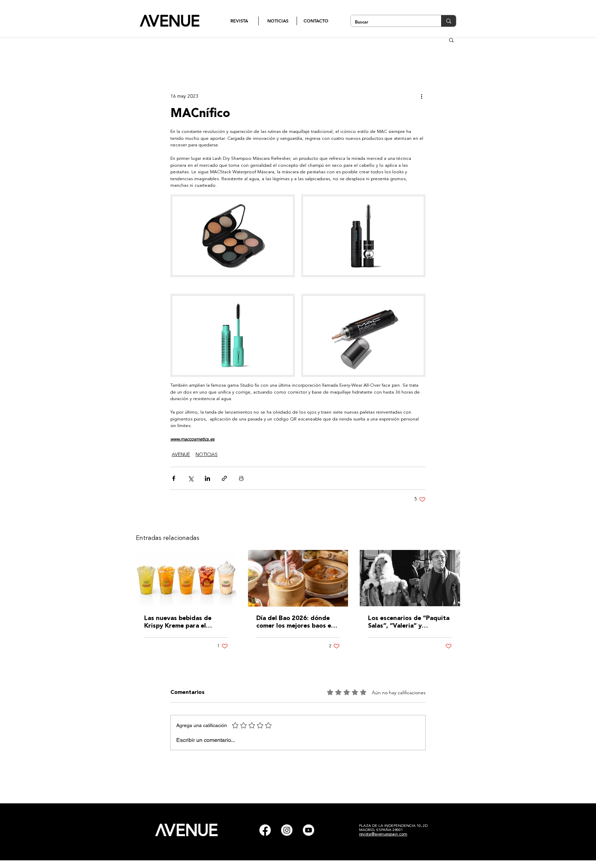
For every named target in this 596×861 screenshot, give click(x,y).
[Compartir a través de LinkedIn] (207, 478)
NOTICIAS (207, 454)
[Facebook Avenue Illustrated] (265, 830)
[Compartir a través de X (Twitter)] (190, 478)
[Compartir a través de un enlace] (224, 478)
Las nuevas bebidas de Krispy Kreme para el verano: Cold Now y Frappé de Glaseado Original (185, 622)
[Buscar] (448, 21)
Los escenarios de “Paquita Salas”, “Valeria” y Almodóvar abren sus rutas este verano (408, 622)
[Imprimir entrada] (241, 478)
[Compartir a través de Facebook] (173, 478)
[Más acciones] (421, 96)
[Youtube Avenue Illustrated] (308, 830)
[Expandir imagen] (232, 236)
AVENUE (181, 454)
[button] (451, 39)
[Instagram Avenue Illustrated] (286, 830)
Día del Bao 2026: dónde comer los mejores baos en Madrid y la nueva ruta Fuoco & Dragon (295, 622)
